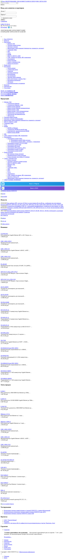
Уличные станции (12, 46)
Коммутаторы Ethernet (13, 106)
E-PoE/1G (3, 398)
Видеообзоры (11, 74)
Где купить (7, 88)
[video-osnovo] (5, 224)
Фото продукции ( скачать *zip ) (16, 78)
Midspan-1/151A (5, 414)
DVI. (8, 170)
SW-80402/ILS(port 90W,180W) (9, 348)
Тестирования (11, 75)
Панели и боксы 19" (13, 176)
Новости (6, 40)
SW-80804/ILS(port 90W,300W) (9, 363)
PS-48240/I (4, 264)
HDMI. (9, 166)
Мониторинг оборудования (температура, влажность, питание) (25, 48)
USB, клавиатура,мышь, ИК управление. (19, 175)
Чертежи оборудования (14, 77)
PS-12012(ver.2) (5, 498)
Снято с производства (13, 62)
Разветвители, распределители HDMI (18, 131)
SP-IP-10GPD (4, 294)
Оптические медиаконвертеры (16, 114)
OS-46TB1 (4, 452)
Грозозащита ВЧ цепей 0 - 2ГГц (16, 147)
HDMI (9, 54)
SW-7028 (3, 340)
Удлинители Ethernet (13, 103)
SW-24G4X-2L (5, 310)
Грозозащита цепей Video (14, 138)
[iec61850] (4, 196)
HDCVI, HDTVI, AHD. (14, 163)
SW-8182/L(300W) (6, 371)
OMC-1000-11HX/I (6, 241)
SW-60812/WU (5, 332)
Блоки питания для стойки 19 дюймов (18, 157)
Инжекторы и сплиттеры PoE (16, 112)
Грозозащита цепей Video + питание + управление (25, 141)
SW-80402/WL (5, 355)
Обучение (10, 82)
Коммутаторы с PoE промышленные (18, 111)
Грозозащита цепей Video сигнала (20, 140)
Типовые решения (12, 72)
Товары (6, 540)
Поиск (6, 546)
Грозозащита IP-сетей (13, 146)
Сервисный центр (12, 69)
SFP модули (10, 115)
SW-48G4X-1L (5, 317)
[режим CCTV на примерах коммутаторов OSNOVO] (3, 221)
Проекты (6, 85)
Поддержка (4, 27)
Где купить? (7, 549)
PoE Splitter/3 (4, 482)
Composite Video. (12, 167)
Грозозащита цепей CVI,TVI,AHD (17, 143)
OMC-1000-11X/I (5, 256)
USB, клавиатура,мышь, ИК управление (19, 57)
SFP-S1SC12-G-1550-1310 (8, 279)
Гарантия (6, 529)
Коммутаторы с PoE (13, 109)
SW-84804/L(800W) (6, 378)
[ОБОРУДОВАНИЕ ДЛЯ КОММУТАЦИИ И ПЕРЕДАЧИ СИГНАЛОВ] (24, 1)
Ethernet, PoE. (11, 164)
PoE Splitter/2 (4, 475)
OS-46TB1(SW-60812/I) (7, 460)
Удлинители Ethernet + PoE (15, 105)
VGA (8, 53)
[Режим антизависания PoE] (3, 218)
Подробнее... (7, 537)
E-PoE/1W (4, 406)
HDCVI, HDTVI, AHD (13, 56)
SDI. (8, 169)
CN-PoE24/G (4, 233)
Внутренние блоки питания (15, 154)
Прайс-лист (7, 65)
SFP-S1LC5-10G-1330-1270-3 (9, 271)
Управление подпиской (7, 213)
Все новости (4, 215)
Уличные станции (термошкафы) (13, 118)
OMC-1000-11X (5, 249)
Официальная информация (27, 552)
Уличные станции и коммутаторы (17, 161)
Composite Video (12, 50)
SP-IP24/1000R (5, 302)
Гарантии (10, 71)
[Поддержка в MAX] (11, 27)
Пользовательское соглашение (16, 83)
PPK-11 (3, 490)
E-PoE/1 (3, 391)
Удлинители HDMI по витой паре (17, 129)
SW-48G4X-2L (5, 325)
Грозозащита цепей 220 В (14, 151)
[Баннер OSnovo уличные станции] (9, 191)
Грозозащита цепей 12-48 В (15, 149)
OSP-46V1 (4, 467)
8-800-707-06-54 (5, 24)
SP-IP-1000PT (5, 287)
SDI (8, 51)
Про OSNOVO (8, 39)
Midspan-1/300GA (6, 421)
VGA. (9, 172)
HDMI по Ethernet (12, 128)
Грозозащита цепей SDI (14, 144)
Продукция (7, 42)
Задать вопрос (11, 68)
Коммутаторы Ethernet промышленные (18, 108)
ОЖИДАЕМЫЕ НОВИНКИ (12, 180)
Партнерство (8, 86)
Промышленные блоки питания (16, 155)
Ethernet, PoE (11, 43)
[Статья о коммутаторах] (7, 504)
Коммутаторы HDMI (13, 132)
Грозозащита (11, 59)
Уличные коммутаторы (14, 45)
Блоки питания (11, 60)
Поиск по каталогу (12, 63)
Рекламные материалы (13, 80)
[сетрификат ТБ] (3, 193)
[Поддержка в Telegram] (9, 27)
